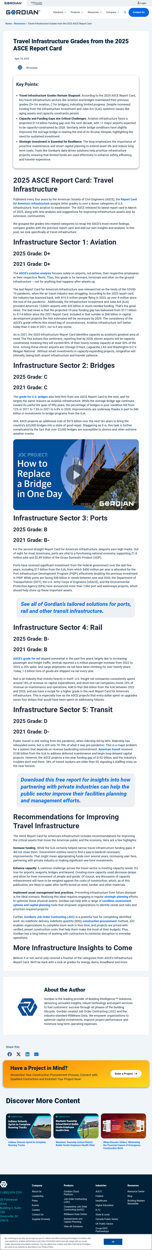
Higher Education (105, 1205)
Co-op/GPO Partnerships (102, 1230)
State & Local (103, 1214)
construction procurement (100, 921)
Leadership (37, 1196)
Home (8, 23)
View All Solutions (73, 1226)
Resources (19, 23)
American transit (109, 749)
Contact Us (37, 1214)
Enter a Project (124, 1073)
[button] (76, 475)
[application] (64, 12)
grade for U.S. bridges (33, 397)
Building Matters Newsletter (136, 1202)
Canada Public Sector (107, 1219)
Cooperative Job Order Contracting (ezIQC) (75, 1208)
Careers (36, 1209)
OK (113, 1242)
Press (35, 1200)
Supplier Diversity (41, 1219)
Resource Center (136, 1191)
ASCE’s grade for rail (26, 658)
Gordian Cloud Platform (71, 1193)
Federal (99, 1196)
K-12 (98, 1209)
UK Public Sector (104, 1223)
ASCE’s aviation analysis (35, 273)
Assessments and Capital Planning (73, 1220)
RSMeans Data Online (75, 1214)
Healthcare (101, 1200)
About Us (36, 1191)
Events (35, 1205)
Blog (130, 1196)
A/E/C (99, 1191)
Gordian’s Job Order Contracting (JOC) (49, 917)
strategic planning (116, 896)
